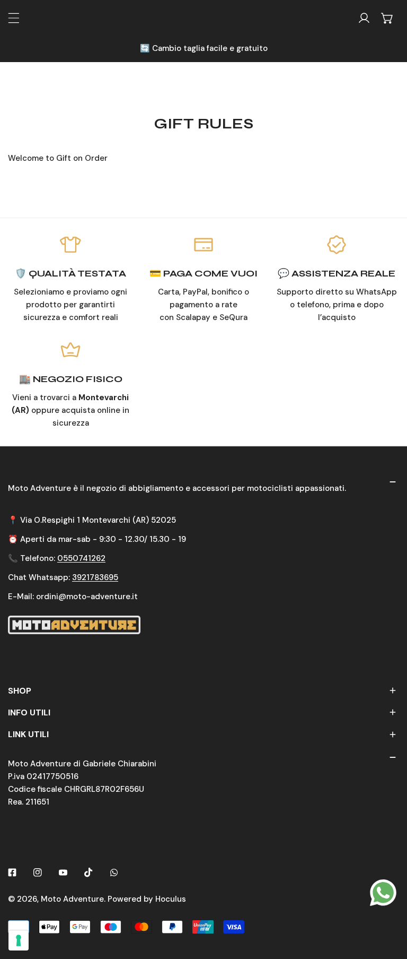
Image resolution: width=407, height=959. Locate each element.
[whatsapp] (383, 892)
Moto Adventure (72, 899)
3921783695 (95, 577)
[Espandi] (13, 18)
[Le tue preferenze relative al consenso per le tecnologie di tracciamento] (18, 940)
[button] (387, 18)
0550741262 (81, 558)
